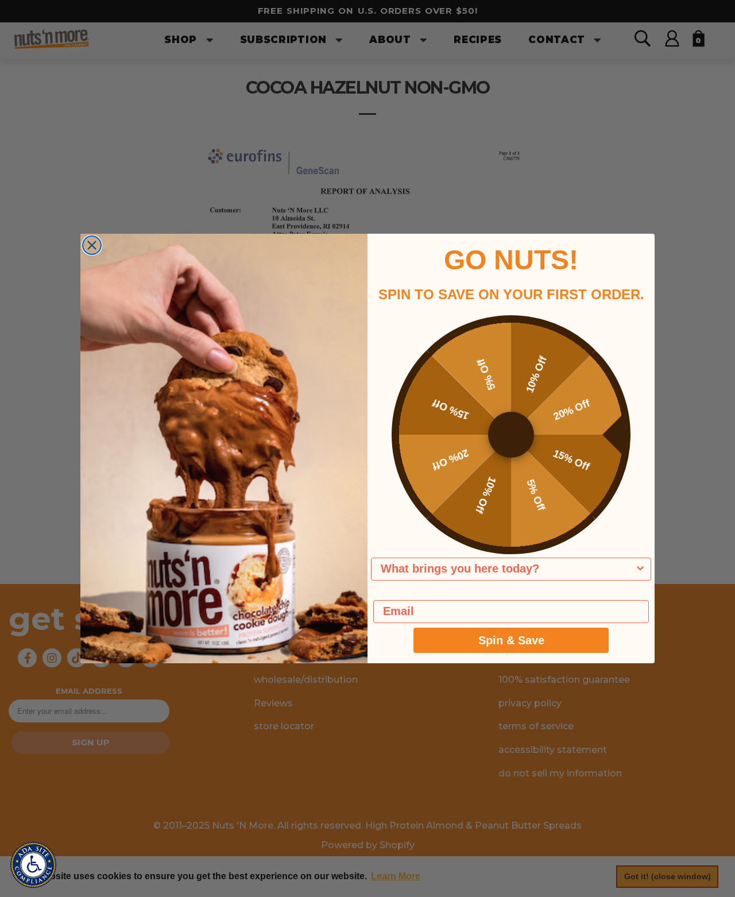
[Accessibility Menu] (33, 865)
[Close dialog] (92, 245)
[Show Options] (640, 569)
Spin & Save (511, 640)
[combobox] (508, 569)
